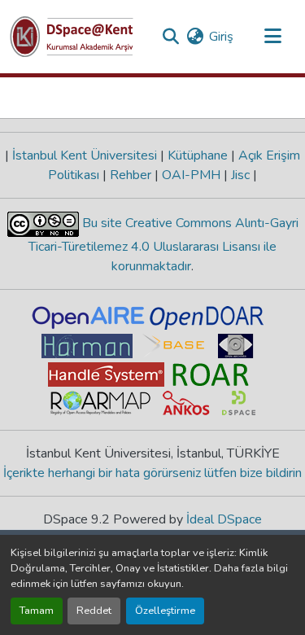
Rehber (131, 175)
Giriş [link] (221, 37)
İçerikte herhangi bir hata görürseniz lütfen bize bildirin (152, 473)
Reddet (93, 610)
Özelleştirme (165, 610)
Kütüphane (197, 155)
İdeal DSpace (224, 519)
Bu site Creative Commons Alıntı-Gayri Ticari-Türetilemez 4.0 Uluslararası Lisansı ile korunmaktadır (163, 244)
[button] (71, 36)
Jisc (240, 175)
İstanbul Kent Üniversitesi (84, 155)
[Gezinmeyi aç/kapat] (272, 36)
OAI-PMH (191, 175)
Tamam (37, 610)
